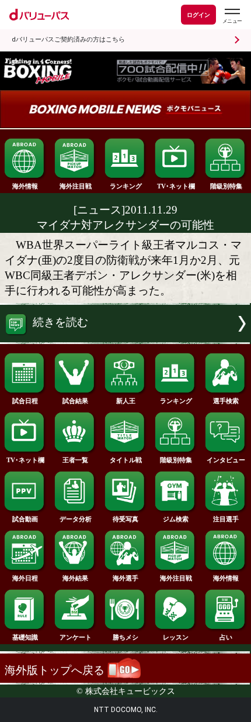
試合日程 (25, 400)
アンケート (76, 637)
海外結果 (75, 578)
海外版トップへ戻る (56, 670)
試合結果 (75, 400)
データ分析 (76, 518)
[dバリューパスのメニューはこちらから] (232, 16)
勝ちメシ (125, 637)
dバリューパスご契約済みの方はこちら (68, 39)
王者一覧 (75, 459)
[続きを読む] (125, 338)
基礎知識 (25, 637)
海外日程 (25, 578)
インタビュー (226, 459)
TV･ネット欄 (176, 186)
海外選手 (125, 578)
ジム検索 (176, 518)
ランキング (126, 186)
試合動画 (25, 518)
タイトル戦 (126, 459)
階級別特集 (226, 186)
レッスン (176, 637)
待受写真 (125, 518)
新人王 (125, 400)
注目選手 (226, 518)
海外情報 (25, 186)
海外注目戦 (76, 186)
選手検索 (226, 400)
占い (225, 637)
